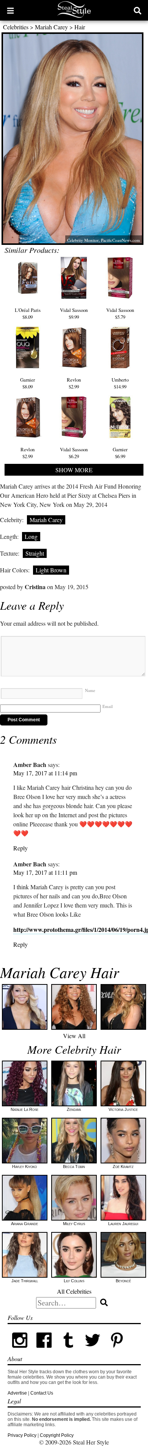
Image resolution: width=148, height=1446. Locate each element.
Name (90, 690)
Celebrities (15, 27)
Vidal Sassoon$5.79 (120, 313)
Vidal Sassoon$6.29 (74, 453)
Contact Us (41, 1393)
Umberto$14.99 (120, 383)
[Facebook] (44, 1350)
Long (31, 536)
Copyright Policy (57, 1435)
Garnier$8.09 (27, 383)
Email (107, 706)
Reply (20, 848)
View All (74, 1036)
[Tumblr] (68, 1350)
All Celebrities (74, 1291)
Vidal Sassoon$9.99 (74, 313)
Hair (79, 27)
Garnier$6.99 (120, 453)
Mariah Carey (51, 27)
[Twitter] (92, 1350)
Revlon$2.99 (74, 383)
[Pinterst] (117, 1350)
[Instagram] (20, 1350)
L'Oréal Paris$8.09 (28, 313)
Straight (34, 553)
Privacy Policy (22, 1435)
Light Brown (51, 570)
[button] (10, 10)
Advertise (17, 1393)
